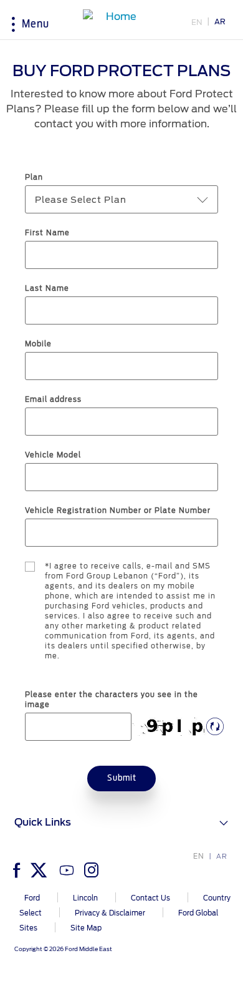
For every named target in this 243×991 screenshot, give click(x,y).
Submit (121, 778)
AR (220, 21)
